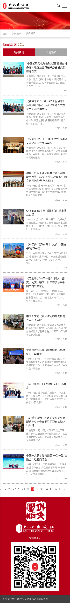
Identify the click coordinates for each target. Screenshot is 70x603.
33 (41, 489)
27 (14, 489)
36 (55, 489)
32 (37, 489)
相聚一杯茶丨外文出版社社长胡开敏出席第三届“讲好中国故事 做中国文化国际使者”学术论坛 (46, 176)
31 (32, 489)
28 (18, 489)
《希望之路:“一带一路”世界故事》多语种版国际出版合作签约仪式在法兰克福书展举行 (45, 105)
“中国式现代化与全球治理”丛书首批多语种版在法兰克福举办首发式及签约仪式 (46, 67)
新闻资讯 (19, 52)
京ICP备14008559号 (37, 598)
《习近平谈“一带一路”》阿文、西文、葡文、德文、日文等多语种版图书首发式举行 (45, 282)
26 (9, 489)
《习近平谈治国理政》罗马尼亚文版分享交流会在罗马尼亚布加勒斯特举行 (45, 421)
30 (28, 489)
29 (23, 489)
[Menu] (64, 6)
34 (46, 489)
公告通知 (51, 52)
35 (50, 489)
